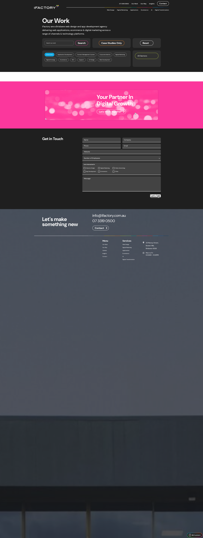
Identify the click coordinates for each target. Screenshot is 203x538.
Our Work (134, 4)
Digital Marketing (122, 10)
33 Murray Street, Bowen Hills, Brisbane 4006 (152, 245)
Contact (163, 3)
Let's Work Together (110, 111)
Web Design (110, 10)
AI (151, 10)
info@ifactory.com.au (109, 216)
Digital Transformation (162, 10)
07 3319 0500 (124, 4)
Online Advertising (120, 168)
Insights (151, 4)
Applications (134, 10)
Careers (104, 250)
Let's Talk (155, 195)
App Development (91, 171)
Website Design (90, 168)
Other (116, 171)
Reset (146, 43)
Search (82, 43)
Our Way (143, 4)
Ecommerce (144, 10)
